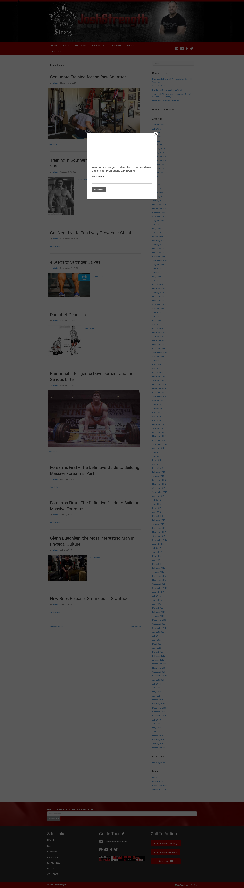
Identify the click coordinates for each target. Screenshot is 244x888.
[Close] (156, 134)
